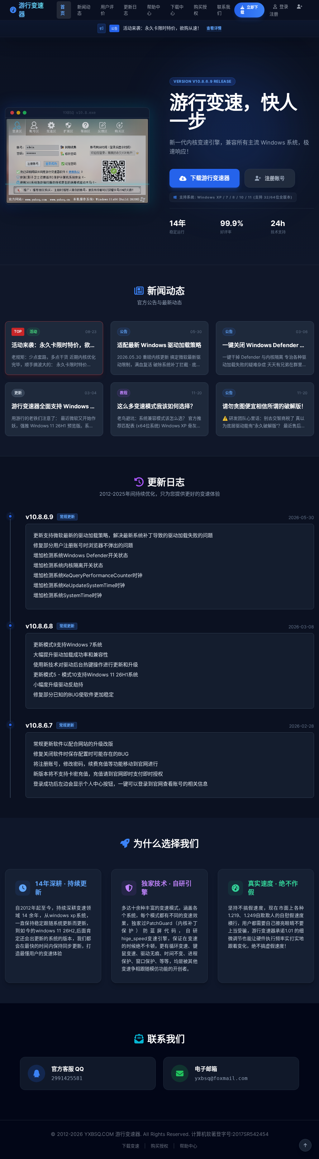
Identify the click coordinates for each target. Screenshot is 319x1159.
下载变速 (130, 1145)
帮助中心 (153, 10)
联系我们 (223, 10)
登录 (283, 6)
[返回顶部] (305, 1145)
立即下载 (249, 10)
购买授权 (200, 10)
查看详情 (214, 28)
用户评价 (107, 10)
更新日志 (130, 10)
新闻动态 (83, 10)
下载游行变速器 (210, 178)
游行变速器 (31, 10)
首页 (62, 10)
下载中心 (176, 10)
